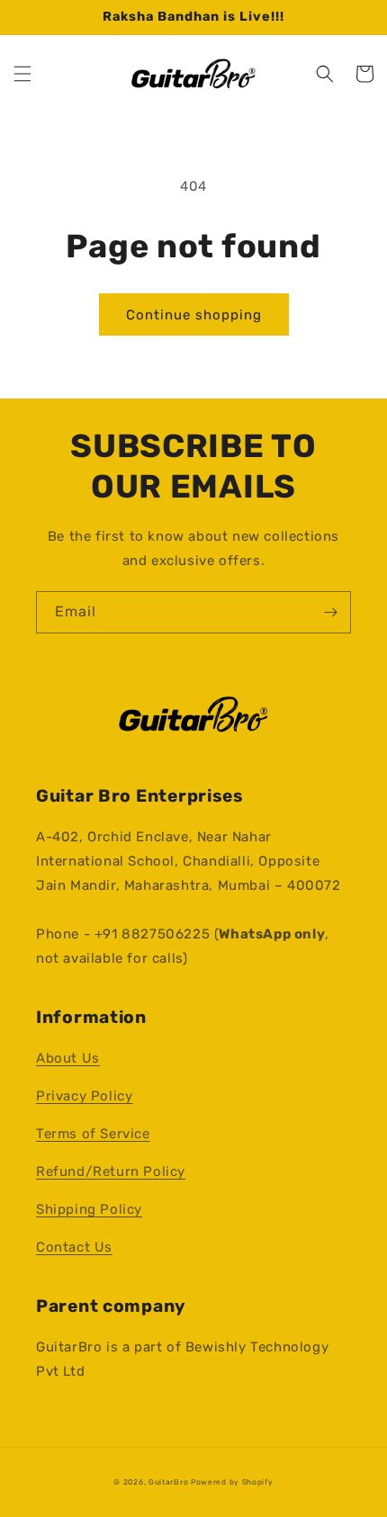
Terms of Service (93, 1134)
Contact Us (74, 1247)
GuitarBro (168, 1481)
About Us (68, 1058)
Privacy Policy (84, 1096)
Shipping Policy (89, 1209)
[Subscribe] (330, 612)
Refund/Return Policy (110, 1171)
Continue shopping (194, 315)
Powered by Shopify (232, 1481)
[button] (22, 74)
